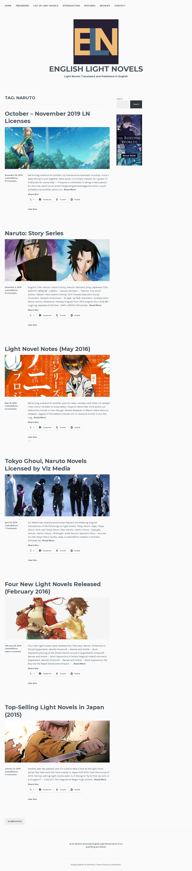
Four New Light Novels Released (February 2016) (53, 588)
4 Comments (11, 293)
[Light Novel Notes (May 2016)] (57, 395)
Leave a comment (13, 651)
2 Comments (10, 409)
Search (120, 99)
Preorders (22, 5)
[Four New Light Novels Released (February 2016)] (57, 638)
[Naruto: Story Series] (57, 280)
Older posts (15, 821)
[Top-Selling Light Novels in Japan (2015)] (57, 761)
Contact (119, 5)
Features (89, 5)
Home (8, 5)
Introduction (71, 5)
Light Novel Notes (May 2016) (47, 348)
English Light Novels (96, 68)
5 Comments (11, 181)
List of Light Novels (45, 5)
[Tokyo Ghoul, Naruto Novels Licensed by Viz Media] (57, 515)
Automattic (116, 865)
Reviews (105, 5)
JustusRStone (11, 178)
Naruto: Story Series (34, 233)
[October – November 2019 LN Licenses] (57, 168)
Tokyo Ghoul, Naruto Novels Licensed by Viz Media (46, 464)
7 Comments (11, 528)
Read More (70, 189)
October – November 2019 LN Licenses (47, 117)
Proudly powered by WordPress (83, 865)
